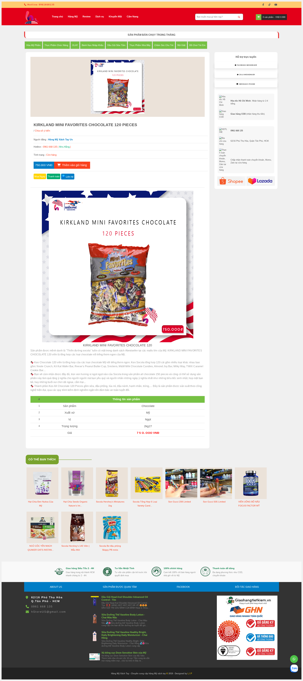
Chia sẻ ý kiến (42, 130)
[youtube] (276, 5)
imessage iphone (246, 84)
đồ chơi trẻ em (197, 45)
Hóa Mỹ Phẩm (33, 45)
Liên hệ (69, 176)
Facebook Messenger (247, 65)
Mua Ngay (39, 176)
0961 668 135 (42, 606)
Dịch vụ (99, 16)
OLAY (75, 45)
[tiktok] (269, 5)
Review (87, 16)
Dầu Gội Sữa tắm (116, 45)
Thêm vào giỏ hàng (74, 165)
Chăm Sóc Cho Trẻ (163, 45)
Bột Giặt (181, 45)
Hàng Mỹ (73, 16)
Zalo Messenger (247, 74)
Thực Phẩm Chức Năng (56, 45)
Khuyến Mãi (115, 16)
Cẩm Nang (132, 16)
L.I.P (190, 673)
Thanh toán (53, 176)
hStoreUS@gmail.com (48, 611)
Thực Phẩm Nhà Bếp (139, 45)
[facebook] (263, 5)
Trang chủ (57, 16)
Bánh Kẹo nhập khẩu (92, 45)
